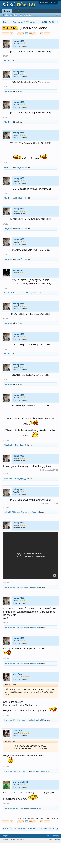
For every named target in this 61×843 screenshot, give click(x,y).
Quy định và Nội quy (52, 839)
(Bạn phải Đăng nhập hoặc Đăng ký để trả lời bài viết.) (38, 818)
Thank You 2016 (10, 720)
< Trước (5, 34)
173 (30, 34)
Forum (7, 11)
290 (41, 34)
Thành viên (19, 11)
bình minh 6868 (10, 512)
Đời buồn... (8, 168)
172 (26, 34)
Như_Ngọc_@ (18, 293)
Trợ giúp (56, 836)
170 (19, 34)
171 (22, 34)
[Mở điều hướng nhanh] (57, 22)
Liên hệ (48, 836)
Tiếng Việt (5, 836)
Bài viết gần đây (26, 15)
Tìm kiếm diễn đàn (10, 15)
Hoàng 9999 (18, 41)
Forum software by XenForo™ (12, 839)
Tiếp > (46, 34)
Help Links (32, 11)
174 (34, 34)
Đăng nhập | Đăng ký (48, 2)
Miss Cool (8, 293)
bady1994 (31, 808)
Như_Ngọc (8, 61)
